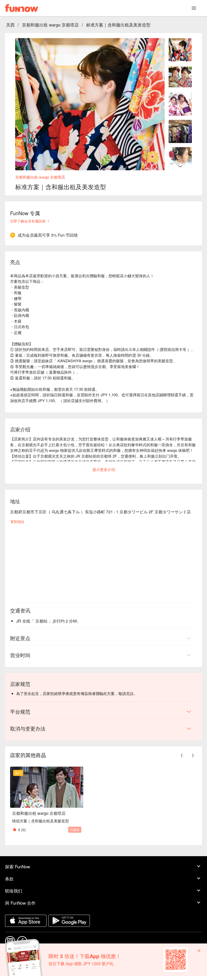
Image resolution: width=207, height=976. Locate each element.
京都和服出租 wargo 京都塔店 (50, 24)
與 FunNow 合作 (20, 903)
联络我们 (13, 890)
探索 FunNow (17, 866)
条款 (9, 878)
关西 (10, 24)
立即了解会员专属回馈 (27, 221)
